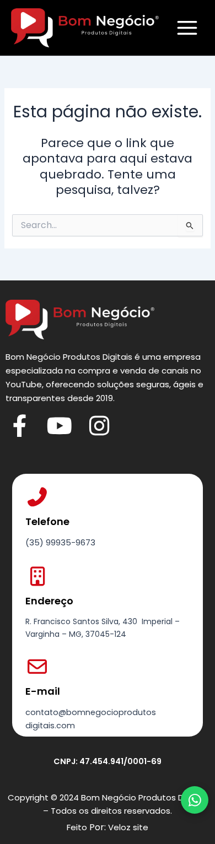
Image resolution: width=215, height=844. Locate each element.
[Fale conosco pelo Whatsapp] (194, 800)
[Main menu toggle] (187, 27)
